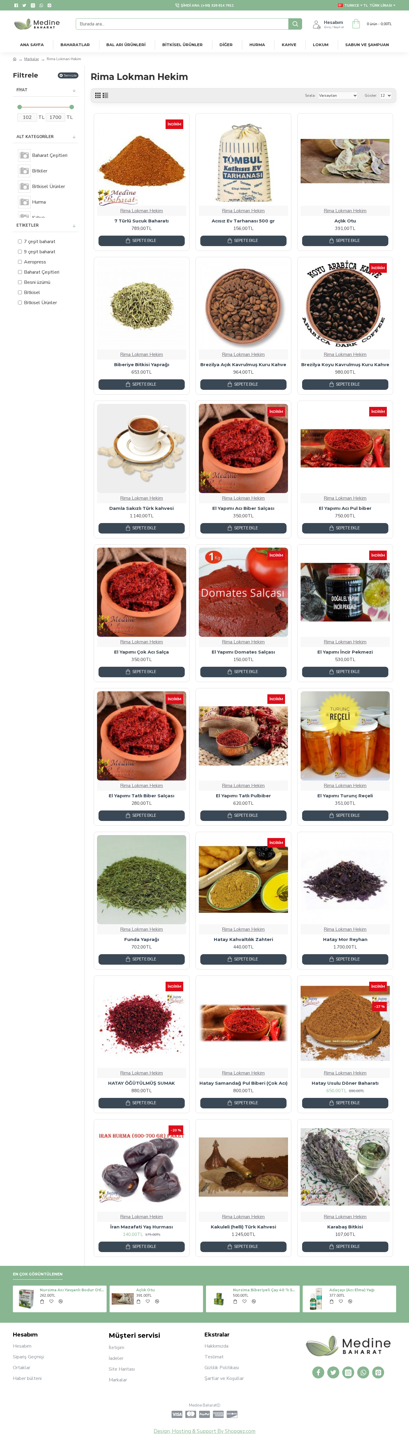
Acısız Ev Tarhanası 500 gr (243, 221)
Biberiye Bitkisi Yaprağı (141, 364)
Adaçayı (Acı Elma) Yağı (30, 1290)
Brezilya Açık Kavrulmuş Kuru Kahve (243, 364)
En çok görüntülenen (38, 1274)
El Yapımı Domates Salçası (243, 652)
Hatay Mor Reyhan (345, 939)
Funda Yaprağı (141, 939)
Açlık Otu (345, 221)
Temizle (70, 75)
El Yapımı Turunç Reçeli (345, 795)
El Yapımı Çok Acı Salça (141, 652)
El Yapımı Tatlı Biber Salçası (141, 795)
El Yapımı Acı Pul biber (345, 508)
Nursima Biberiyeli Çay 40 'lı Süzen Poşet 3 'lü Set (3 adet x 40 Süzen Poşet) (329, 1290)
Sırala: (310, 95)
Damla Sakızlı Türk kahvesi (141, 508)
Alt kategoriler (35, 137)
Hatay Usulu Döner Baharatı (345, 1083)
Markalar (31, 59)
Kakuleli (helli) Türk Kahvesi (243, 1227)
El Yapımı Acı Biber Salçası (243, 508)
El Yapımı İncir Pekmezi (345, 652)
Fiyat (22, 90)
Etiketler (27, 225)
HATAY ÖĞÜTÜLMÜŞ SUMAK (141, 1083)
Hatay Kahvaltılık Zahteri (243, 939)
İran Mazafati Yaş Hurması (141, 1227)
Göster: (371, 95)
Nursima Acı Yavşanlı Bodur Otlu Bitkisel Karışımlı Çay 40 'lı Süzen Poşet (136, 1290)
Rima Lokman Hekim (141, 210)
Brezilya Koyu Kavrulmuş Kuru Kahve (345, 364)
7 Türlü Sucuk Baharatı (141, 221)
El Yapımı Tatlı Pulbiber (243, 795)
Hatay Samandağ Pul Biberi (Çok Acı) (243, 1083)
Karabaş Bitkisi (345, 1227)
